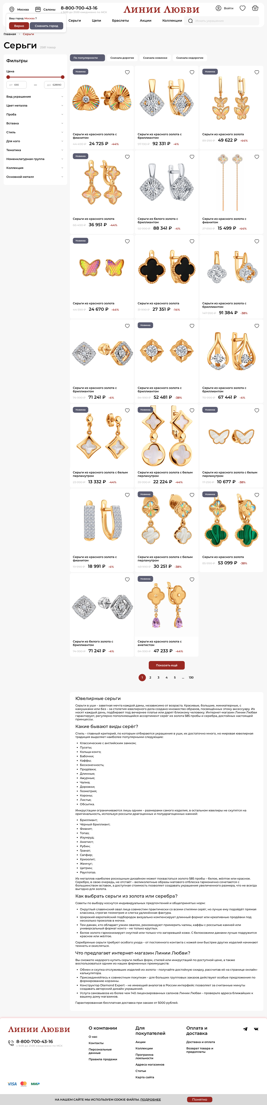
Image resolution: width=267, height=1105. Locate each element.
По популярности (86, 57)
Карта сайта (144, 1077)
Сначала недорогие (189, 57)
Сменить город (46, 26)
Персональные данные (100, 1051)
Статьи (140, 1071)
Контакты (96, 1043)
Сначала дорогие (122, 57)
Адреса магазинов (149, 1064)
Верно (19, 26)
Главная (10, 34)
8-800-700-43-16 (79, 8)
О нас (93, 1036)
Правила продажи (103, 1059)
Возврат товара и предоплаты (199, 1050)
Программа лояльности (144, 1056)
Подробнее (150, 1099)
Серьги (74, 21)
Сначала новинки (155, 57)
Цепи (96, 21)
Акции (145, 21)
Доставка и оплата (200, 1042)
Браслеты (120, 21)
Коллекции (172, 21)
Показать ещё (166, 665)
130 (191, 677)
